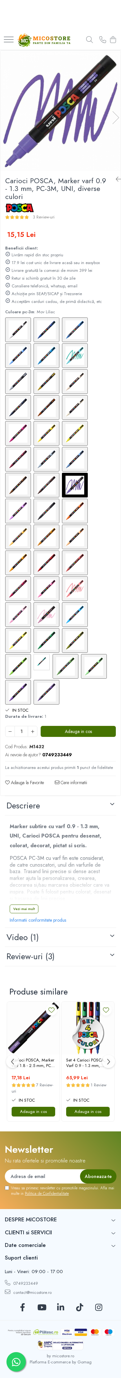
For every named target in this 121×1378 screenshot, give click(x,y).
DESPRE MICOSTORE (31, 1219)
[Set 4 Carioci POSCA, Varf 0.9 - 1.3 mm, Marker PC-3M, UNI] (88, 1028)
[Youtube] (41, 1308)
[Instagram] (98, 1308)
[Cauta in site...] (89, 40)
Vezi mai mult (24, 908)
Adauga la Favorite (27, 782)
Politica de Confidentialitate (47, 1193)
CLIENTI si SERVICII (28, 1232)
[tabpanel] (60, 110)
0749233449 (25, 1283)
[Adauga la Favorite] (51, 1010)
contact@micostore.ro (32, 1292)
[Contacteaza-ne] (102, 40)
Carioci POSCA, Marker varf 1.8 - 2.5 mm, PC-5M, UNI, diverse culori (33, 1063)
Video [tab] (22, 937)
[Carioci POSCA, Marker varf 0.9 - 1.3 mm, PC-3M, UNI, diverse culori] (60, 110)
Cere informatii (73, 782)
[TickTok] (79, 1308)
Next (115, 117)
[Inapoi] (116, 179)
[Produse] (8, 40)
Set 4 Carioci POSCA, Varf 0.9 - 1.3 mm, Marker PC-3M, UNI (86, 1063)
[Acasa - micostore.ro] (44, 40)
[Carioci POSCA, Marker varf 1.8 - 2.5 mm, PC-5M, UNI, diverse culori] (33, 1028)
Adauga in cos (78, 731)
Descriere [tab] (23, 805)
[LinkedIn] (60, 1308)
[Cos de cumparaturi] (112, 40)
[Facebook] (22, 1308)
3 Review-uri (44, 217)
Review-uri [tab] (30, 956)
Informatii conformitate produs (38, 920)
